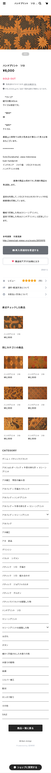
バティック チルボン (11, 593)
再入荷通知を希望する (27, 250)
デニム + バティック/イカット (15, 459)
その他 (5, 706)
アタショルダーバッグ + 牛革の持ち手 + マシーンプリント (24, 469)
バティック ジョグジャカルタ (15, 584)
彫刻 (4, 688)
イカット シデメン (10, 558)
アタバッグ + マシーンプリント (15, 515)
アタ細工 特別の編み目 (13, 480)
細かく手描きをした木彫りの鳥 (16, 654)
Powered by (22, 746)
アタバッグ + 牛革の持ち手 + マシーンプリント (23, 506)
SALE (4, 714)
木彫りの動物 (8, 662)
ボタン (5, 645)
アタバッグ (8, 523)
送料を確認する (30, 84)
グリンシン (6, 549)
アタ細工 (6, 532)
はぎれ (5, 636)
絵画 (4, 671)
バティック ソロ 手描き (14, 567)
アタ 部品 (7, 541)
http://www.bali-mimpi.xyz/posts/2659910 (24, 240)
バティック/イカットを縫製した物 (16, 601)
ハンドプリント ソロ (11, 610)
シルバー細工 (8, 680)
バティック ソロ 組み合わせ (16, 575)
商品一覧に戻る (25, 728)
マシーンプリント (9, 619)
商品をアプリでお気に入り (27, 261)
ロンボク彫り (8, 697)
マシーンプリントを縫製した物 (15, 627)
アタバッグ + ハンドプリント (14, 497)
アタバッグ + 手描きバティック (15, 489)
